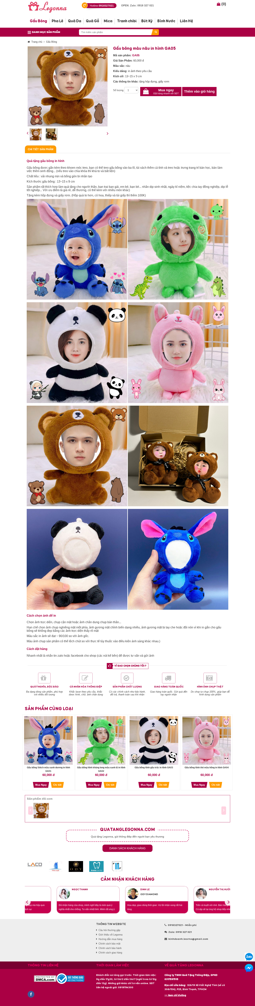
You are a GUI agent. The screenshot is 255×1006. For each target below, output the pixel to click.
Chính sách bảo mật (109, 943)
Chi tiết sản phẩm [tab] (40, 149)
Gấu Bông (51, 41)
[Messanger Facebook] (249, 968)
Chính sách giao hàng (110, 952)
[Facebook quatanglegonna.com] (31, 994)
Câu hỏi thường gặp (109, 930)
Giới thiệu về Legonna (110, 934)
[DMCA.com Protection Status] (45, 978)
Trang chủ (36, 41)
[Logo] (50, 6)
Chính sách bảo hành (110, 948)
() (223, 4)
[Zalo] (249, 957)
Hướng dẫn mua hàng (110, 939)
